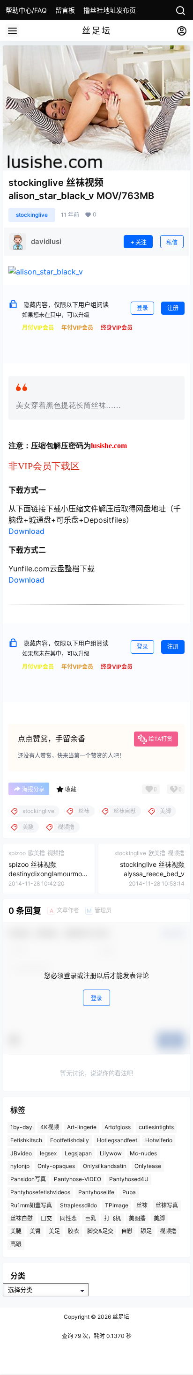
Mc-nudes (143, 1153)
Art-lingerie (81, 1127)
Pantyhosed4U (128, 1179)
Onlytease (147, 1166)
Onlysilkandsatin (104, 1166)
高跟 (16, 1244)
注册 (172, 307)
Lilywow (111, 1153)
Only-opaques (56, 1166)
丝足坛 (120, 1316)
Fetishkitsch (26, 1140)
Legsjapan (78, 1153)
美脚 (159, 1218)
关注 (141, 242)
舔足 (146, 1231)
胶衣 (73, 1231)
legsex (48, 1153)
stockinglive (32, 214)
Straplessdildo (78, 1205)
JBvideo (21, 1153)
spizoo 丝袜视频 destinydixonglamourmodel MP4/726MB (47, 873)
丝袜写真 (167, 1205)
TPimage (116, 1205)
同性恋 (68, 1218)
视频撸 (168, 1231)
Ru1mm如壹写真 (31, 1205)
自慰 (127, 1231)
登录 (142, 307)
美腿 (16, 1231)
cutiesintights (156, 1127)
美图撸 (137, 1218)
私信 (172, 242)
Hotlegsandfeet (117, 1140)
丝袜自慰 (21, 1218)
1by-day (21, 1127)
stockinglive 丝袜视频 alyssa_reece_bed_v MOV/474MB (152, 873)
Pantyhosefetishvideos (40, 1192)
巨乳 (90, 1218)
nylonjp (20, 1166)
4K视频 (49, 1127)
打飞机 (112, 1218)
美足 (54, 1231)
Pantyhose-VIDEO (77, 1179)
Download (26, 531)
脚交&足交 (100, 1231)
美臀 (35, 1231)
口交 (46, 1218)
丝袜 (142, 1205)
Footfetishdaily (69, 1140)
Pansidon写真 (28, 1179)
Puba (129, 1192)
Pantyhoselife (96, 1192)
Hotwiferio (158, 1140)
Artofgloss (117, 1127)
